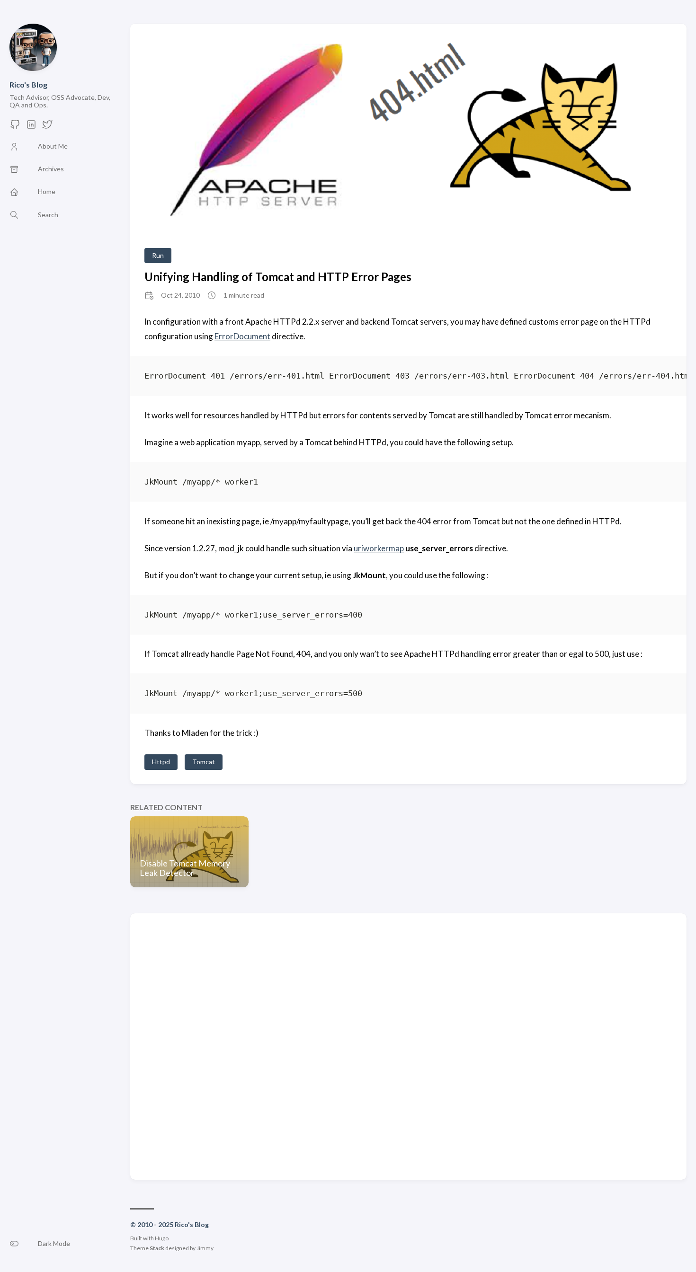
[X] (47, 127)
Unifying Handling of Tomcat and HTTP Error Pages (277, 276)
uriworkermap (379, 548)
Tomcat (203, 762)
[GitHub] (15, 127)
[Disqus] (408, 1046)
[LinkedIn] (31, 127)
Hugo (162, 1238)
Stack (157, 1248)
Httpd (161, 762)
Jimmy (205, 1248)
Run (158, 255)
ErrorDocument (242, 336)
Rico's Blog (28, 84)
